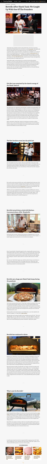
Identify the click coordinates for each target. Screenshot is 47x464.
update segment (24, 313)
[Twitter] (28, 1)
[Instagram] (34, 1)
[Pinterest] (31, 1)
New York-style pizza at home (17, 55)
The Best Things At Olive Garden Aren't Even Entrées (37, 457)
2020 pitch (31, 49)
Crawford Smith (9, 11)
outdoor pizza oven (33, 53)
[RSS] (37, 1)
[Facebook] (26, 1)
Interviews (13, 4)
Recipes (15, 1)
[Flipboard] (29, 1)
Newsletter (43, 1)
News (20, 1)
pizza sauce (23, 186)
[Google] (36, 1)
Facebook (39, 32)
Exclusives (8, 4)
